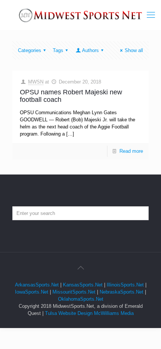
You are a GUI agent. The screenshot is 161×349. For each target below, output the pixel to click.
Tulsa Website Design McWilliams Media (89, 313)
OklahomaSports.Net (80, 299)
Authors (90, 50)
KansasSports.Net (83, 285)
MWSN (35, 82)
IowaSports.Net (31, 292)
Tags (58, 50)
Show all (134, 50)
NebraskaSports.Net (121, 292)
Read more (131, 151)
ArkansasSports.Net (37, 285)
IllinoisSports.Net (125, 285)
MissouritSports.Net (73, 292)
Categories (29, 50)
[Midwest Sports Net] (80, 15)
